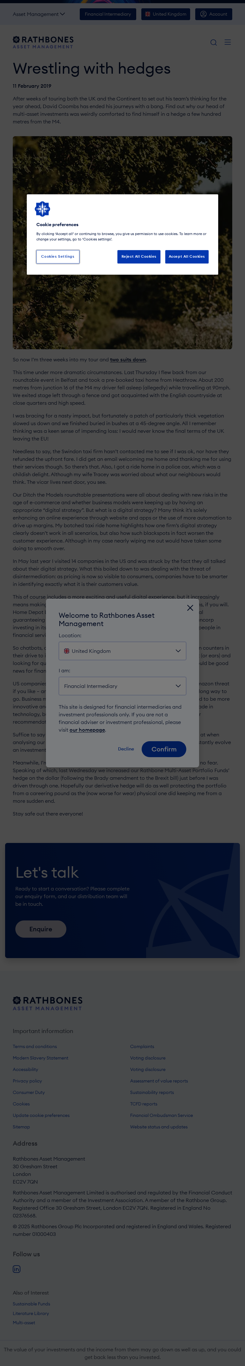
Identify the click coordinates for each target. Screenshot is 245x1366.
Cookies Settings (57, 256)
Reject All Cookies (139, 256)
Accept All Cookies (187, 256)
